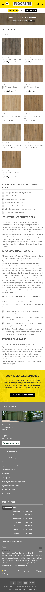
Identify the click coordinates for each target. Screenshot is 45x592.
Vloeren (19, 17)
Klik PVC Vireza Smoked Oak (32, 88)
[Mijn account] (38, 3)
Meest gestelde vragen (10, 458)
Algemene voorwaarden (10, 486)
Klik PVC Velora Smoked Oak (10, 88)
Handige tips (6, 478)
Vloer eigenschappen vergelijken (13, 482)
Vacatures (5, 474)
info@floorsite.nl (7, 436)
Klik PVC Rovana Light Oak (11, 116)
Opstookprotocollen (9, 470)
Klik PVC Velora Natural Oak (33, 60)
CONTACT (38, 586)
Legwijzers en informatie (10, 466)
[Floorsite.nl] (22, 4)
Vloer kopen (6, 493)
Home (11, 17)
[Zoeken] (7, 3)
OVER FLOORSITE (9, 586)
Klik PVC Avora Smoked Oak (33, 145)
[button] (3, 3)
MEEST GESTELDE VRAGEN (25, 586)
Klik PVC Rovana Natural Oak (10, 173)
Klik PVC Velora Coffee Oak (11, 60)
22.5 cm (31, 21)
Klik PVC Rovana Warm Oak (11, 145)
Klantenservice (7, 462)
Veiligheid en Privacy (9, 490)
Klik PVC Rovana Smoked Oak (32, 117)
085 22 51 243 (7, 438)
